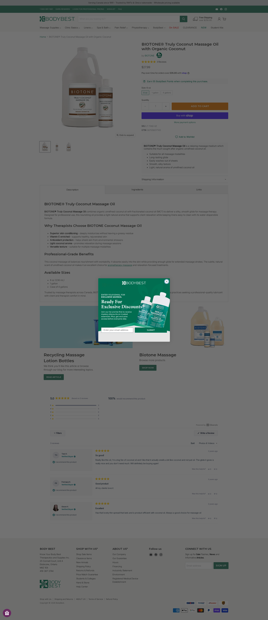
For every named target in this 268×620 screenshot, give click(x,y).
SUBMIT (151, 330)
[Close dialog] (167, 281)
